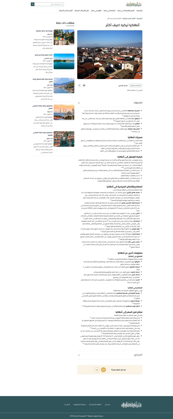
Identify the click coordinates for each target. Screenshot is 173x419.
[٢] (114, 121)
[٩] (136, 210)
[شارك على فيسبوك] (79, 85)
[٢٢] (83, 343)
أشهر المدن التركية (66, 10)
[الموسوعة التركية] (133, 4)
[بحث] (32, 4)
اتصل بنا (67, 404)
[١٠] (83, 218)
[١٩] (90, 317)
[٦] (101, 165)
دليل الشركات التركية (82, 10)
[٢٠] (129, 323)
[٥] (134, 143)
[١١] (105, 226)
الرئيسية (139, 10)
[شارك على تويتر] (84, 85)
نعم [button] (103, 369)
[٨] (122, 167)
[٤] (131, 131)
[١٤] (130, 247)
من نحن (107, 404)
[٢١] (91, 328)
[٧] (123, 167)
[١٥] (108, 259)
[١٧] (133, 303)
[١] (122, 115)
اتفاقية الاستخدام (95, 404)
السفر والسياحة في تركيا (125, 10)
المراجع (138, 354)
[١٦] (134, 298)
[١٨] (83, 306)
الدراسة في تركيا (109, 10)
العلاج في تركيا (96, 10)
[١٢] (101, 231)
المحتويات (138, 103)
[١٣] (119, 239)
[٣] (121, 126)
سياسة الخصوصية (80, 404)
